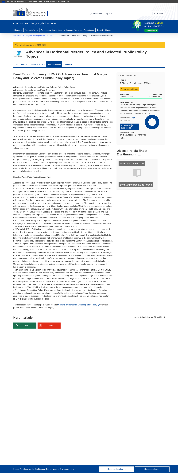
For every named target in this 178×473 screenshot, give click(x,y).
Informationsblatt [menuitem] (21, 64)
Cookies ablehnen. (152, 469)
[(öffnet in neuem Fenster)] (32, 12)
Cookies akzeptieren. (116, 469)
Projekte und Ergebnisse (51, 30)
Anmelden (97, 14)
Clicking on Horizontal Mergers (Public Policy (78, 305)
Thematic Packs (31, 30)
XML (27, 325)
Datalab (100, 30)
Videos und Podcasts (73, 30)
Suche (108, 30)
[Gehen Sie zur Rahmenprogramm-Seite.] (17, 54)
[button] (109, 13)
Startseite (18, 30)
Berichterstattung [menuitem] (54, 64)
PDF (51, 325)
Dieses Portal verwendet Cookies (27, 469)
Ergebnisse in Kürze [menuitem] (37, 64)
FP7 (51, 36)
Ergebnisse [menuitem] (68, 64)
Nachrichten (89, 30)
